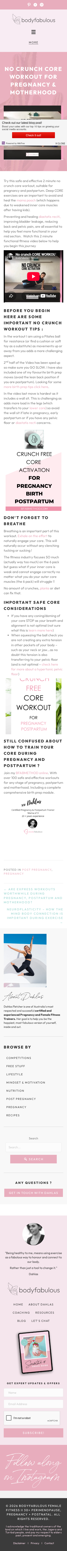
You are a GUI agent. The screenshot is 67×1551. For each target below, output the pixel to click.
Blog (21, 1321)
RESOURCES (44, 1312)
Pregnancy (14, 873)
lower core (38, 408)
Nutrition (15, 1090)
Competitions (18, 1058)
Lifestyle (14, 1074)
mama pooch (26, 200)
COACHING (21, 1312)
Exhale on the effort (32, 536)
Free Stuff (15, 1066)
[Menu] (33, 32)
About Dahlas (41, 1304)
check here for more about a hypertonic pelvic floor (37, 669)
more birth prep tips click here (26, 387)
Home (18, 1304)
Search (33, 1138)
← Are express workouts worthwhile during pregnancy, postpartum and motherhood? (33, 895)
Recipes (13, 1115)
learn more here (41, 630)
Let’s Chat (40, 1321)
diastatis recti (26, 423)
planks (45, 588)
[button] (33, 1159)
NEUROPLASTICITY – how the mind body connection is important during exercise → (35, 915)
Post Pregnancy (37, 869)
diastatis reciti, (50, 216)
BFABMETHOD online (32, 773)
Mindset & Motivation (25, 1082)
